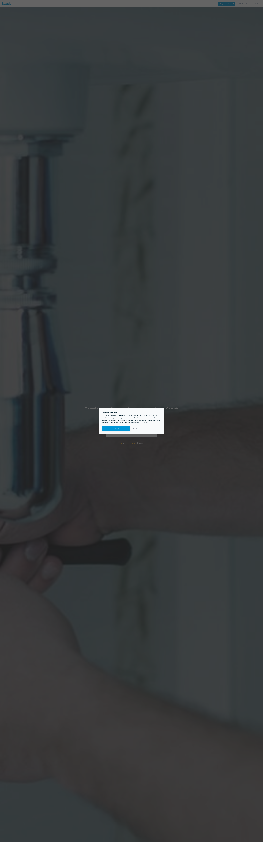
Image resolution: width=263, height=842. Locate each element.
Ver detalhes (137, 429)
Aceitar (116, 428)
